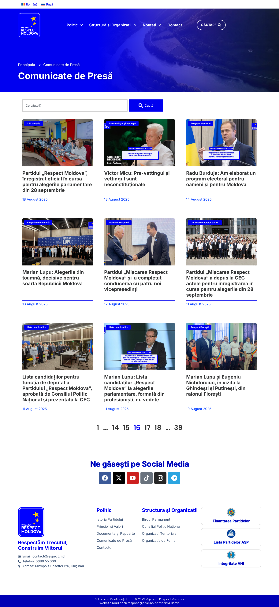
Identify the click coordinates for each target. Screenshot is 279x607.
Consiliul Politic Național (161, 526)
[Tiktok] (146, 478)
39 (178, 427)
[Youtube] (133, 478)
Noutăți (149, 25)
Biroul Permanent (156, 519)
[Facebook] (105, 478)
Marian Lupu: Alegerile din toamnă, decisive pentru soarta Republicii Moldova (53, 277)
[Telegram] (174, 478)
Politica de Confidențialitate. (114, 599)
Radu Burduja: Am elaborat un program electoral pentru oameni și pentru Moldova (221, 178)
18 (157, 427)
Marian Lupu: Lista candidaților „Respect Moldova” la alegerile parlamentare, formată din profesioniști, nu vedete (134, 388)
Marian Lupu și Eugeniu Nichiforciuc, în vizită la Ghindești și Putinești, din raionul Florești (216, 385)
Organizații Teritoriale (159, 533)
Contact (174, 25)
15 (126, 427)
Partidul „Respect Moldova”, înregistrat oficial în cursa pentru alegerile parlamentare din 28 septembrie (57, 181)
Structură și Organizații (110, 25)
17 (147, 427)
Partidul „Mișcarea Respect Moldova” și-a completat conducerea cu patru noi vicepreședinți (136, 280)
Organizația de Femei (159, 540)
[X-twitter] (119, 478)
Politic (72, 25)
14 (115, 427)
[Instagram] (160, 478)
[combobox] (75, 105)
